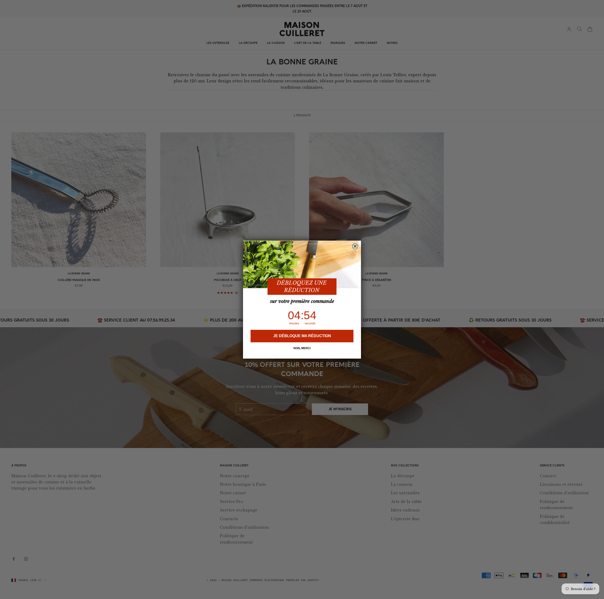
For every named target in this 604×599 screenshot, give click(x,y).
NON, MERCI (302, 348)
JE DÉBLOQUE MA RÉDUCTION (302, 336)
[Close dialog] (355, 246)
